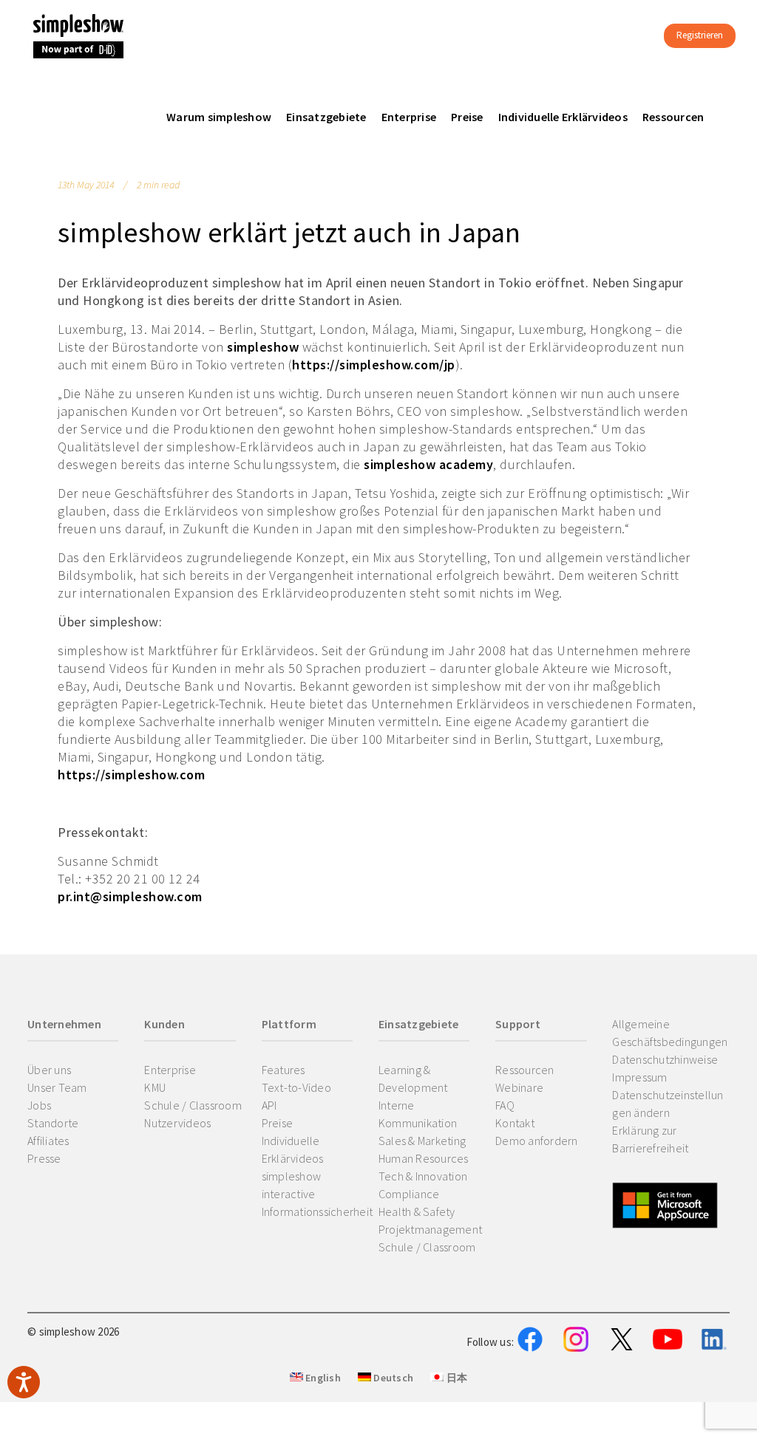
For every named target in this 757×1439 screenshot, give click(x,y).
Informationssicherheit (317, 1211)
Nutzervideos (177, 1122)
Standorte (52, 1122)
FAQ (505, 1105)
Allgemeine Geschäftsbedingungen (669, 1032)
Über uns (49, 1069)
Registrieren (699, 35)
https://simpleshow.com (131, 774)
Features (283, 1069)
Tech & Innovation (422, 1176)
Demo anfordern (536, 1140)
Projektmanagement (430, 1229)
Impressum (639, 1077)
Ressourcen (524, 1069)
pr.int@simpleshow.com (130, 896)
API (269, 1105)
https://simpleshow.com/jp (373, 364)
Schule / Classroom (193, 1105)
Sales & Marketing (422, 1140)
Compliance (409, 1193)
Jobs (39, 1105)
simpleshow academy (428, 464)
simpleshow (263, 346)
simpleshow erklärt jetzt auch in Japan (289, 232)
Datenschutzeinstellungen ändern (667, 1103)
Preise (277, 1122)
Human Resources (423, 1158)
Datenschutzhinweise (665, 1059)
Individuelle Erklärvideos (293, 1149)
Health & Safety (416, 1211)
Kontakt (514, 1122)
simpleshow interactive (292, 1185)
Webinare (519, 1087)
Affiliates (48, 1140)
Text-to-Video (296, 1087)
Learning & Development (413, 1078)
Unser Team (57, 1087)
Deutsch (392, 1377)
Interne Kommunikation (417, 1114)
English (322, 1377)
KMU (155, 1087)
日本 (455, 1377)
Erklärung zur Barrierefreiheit (650, 1139)
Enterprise (170, 1069)
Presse (44, 1158)
